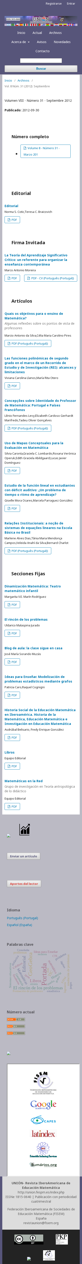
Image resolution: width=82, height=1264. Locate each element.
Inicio (21, 32)
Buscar (41, 68)
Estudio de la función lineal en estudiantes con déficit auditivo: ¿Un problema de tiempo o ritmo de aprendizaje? (40, 490)
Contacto (43, 51)
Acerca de (19, 42)
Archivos (55, 32)
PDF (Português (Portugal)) (29, 343)
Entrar (71, 3)
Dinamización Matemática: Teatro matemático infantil (33, 588)
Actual (37, 32)
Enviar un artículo (23, 856)
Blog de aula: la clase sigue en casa (33, 648)
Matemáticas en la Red (40, 786)
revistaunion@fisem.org (41, 1223)
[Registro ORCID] (8, 1054)
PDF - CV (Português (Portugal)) (52, 278)
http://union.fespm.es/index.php (41, 1192)
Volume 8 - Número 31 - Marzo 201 (42, 151)
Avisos (41, 42)
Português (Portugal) (22, 918)
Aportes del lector (24, 884)
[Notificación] (8, 836)
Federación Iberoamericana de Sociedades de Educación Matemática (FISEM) (41, 1211)
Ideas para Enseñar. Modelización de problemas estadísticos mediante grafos (38, 678)
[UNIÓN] (43, 1093)
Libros (10, 752)
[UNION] (43, 1166)
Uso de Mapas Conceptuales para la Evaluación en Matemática (34, 445)
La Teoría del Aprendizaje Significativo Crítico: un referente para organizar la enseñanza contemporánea (36, 259)
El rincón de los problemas (26, 619)
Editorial (11, 206)
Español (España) (19, 925)
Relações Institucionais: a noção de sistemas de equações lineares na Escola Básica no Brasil (38, 528)
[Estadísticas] (25, 836)
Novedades (62, 42)
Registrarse (54, 3)
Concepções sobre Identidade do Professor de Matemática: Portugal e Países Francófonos (40, 405)
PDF (14, 220)
